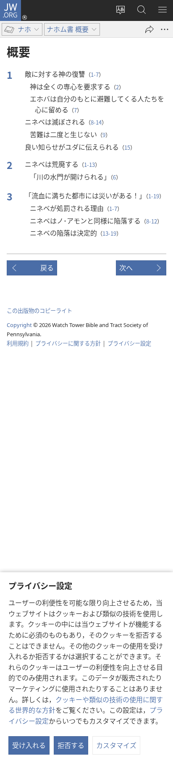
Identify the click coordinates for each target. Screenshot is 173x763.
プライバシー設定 (129, 343)
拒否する (71, 745)
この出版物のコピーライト (39, 310)
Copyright (19, 325)
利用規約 (18, 343)
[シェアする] (149, 29)
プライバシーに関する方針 (68, 343)
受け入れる (29, 745)
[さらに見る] (164, 29)
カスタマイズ (116, 745)
